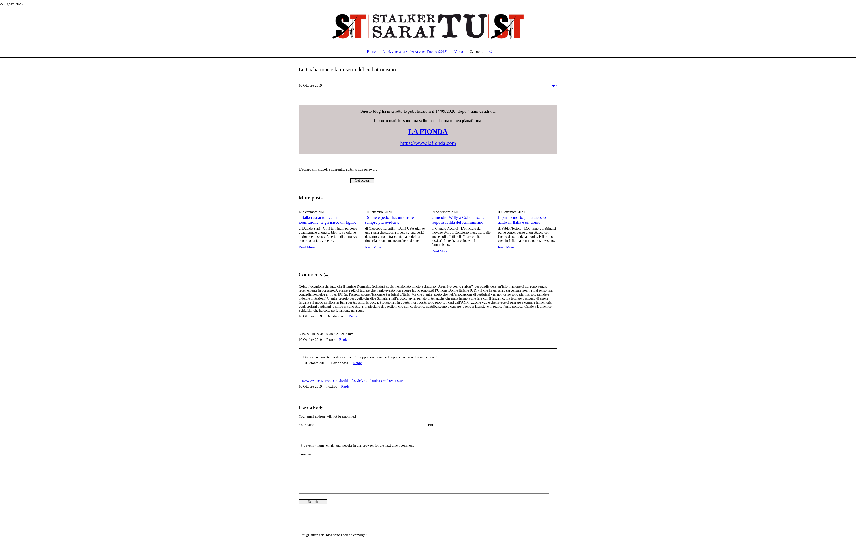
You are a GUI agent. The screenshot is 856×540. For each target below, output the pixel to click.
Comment (306, 454)
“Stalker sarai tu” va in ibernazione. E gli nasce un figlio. (327, 220)
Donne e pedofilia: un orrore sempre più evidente (389, 220)
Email (432, 425)
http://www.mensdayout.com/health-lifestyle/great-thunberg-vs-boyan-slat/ (351, 380)
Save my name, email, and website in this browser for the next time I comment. (359, 445)
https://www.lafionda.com (428, 143)
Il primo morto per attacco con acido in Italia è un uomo (524, 220)
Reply (353, 316)
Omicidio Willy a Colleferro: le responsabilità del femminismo (458, 220)
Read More (307, 247)
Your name (306, 425)
